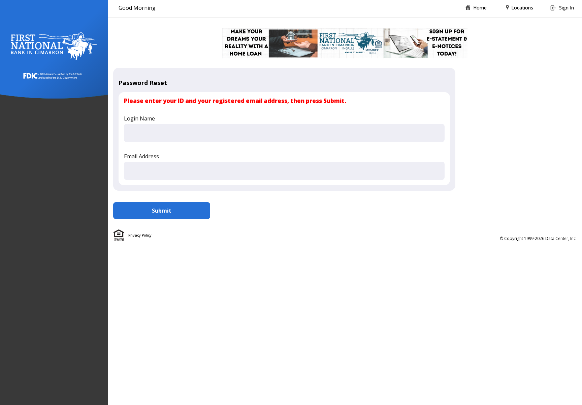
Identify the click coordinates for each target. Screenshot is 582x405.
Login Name (139, 118)
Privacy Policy (140, 235)
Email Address (141, 156)
